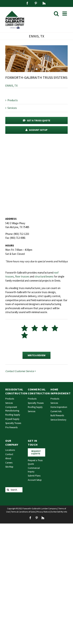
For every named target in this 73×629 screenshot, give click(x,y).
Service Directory (58, 419)
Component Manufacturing (12, 409)
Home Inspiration (58, 407)
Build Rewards (57, 415)
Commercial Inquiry (34, 469)
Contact (9, 454)
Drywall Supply (12, 419)
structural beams (44, 276)
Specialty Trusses (13, 423)
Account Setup (35, 479)
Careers (8, 462)
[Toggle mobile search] (56, 13)
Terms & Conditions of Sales (23, 511)
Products (12, 100)
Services (12, 108)
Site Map (9, 466)
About (8, 458)
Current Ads (55, 411)
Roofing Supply (12, 414)
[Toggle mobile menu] (65, 13)
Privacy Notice (42, 511)
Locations (10, 450)
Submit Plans (34, 475)
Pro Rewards (11, 427)
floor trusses (22, 276)
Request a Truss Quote (35, 462)
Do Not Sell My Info (59, 511)
